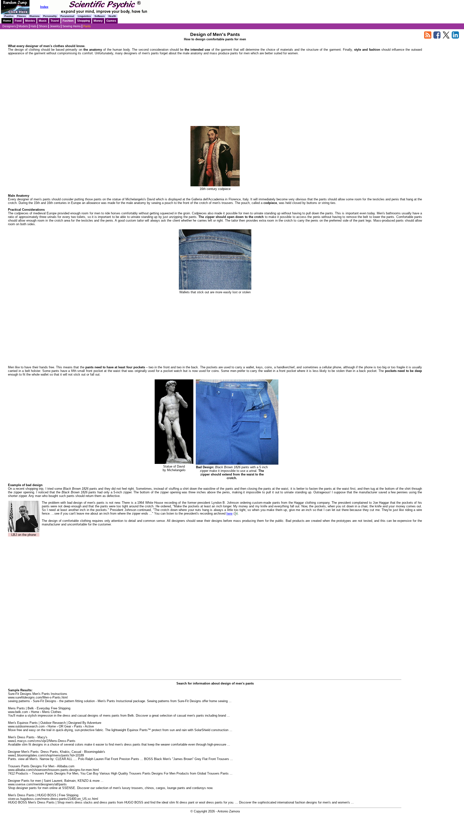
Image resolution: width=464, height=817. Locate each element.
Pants (87, 26)
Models (23, 26)
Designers (9, 26)
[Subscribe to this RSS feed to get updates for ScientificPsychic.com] (427, 37)
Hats (33, 26)
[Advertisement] (215, 92)
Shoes (43, 26)
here (229, 513)
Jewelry (55, 26)
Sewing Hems (71, 26)
